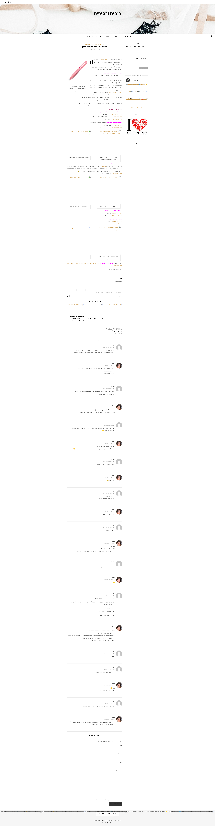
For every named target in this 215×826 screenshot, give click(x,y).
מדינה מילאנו (71, 263)
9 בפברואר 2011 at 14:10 (109, 685)
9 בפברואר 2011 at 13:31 (109, 669)
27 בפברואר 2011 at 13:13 (109, 719)
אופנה (108, 36)
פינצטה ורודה (118, 292)
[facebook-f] (13, 2)
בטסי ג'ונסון (103, 166)
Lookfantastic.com (116, 117)
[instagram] (10, 2)
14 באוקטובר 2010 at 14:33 (109, 477)
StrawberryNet (117, 119)
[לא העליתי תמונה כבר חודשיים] (150, 811)
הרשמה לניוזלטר (88, 36)
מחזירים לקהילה (81, 290)
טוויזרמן (88, 290)
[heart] (3, 2)
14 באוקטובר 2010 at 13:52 (109, 407)
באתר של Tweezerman (115, 92)
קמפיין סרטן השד (99, 292)
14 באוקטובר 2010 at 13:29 (109, 365)
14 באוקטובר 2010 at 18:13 (108, 527)
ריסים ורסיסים (146, 147)
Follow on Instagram (136, 108)
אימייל (120, 754)
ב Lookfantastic (117, 100)
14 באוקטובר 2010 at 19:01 (108, 563)
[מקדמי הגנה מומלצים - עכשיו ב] (144, 87)
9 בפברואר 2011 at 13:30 (109, 653)
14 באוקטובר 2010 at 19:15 (109, 579)
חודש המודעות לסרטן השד (98, 290)
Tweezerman (104, 60)
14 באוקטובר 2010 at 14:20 (108, 461)
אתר (121, 762)
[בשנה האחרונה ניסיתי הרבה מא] (193, 811)
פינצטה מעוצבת (109, 292)
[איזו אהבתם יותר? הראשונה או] (129, 87)
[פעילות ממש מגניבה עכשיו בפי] (136, 94)
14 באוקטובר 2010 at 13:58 (108, 425)
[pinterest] (5, 2)
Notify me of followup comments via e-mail (109, 800)
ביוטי (115, 36)
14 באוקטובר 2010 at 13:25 (108, 347)
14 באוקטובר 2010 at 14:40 (108, 493)
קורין (119, 296)
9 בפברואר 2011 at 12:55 (109, 628)
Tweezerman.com (116, 114)
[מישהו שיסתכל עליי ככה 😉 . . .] (129, 101)
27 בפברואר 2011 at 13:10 (109, 703)
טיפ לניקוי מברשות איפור (95, 318)
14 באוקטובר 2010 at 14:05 (109, 443)
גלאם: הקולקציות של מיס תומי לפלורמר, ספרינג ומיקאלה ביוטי (114, 329)
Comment (119, 771)
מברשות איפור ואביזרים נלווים (94, 44)
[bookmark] (8, 2)
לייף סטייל (100, 36)
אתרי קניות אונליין (126, 36)
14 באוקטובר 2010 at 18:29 (109, 543)
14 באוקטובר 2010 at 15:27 (109, 511)
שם (121, 745)
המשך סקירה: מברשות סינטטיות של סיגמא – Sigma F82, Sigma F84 (76, 318)
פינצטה (73, 290)
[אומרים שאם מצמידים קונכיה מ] (144, 94)
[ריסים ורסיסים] (107, 19)
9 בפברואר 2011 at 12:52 (109, 595)
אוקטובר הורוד (110, 290)
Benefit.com (118, 125)
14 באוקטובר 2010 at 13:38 (108, 388)
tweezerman (118, 290)
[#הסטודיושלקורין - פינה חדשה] (144, 101)
